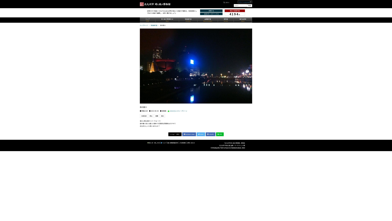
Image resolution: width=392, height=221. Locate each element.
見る (151, 116)
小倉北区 (144, 116)
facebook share (189, 134)
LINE (220, 134)
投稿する (211, 11)
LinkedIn (211, 134)
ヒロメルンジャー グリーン (178, 111)
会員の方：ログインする (211, 14)
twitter (202, 134)
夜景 (156, 116)
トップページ (144, 25)
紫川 (162, 116)
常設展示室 (154, 25)
